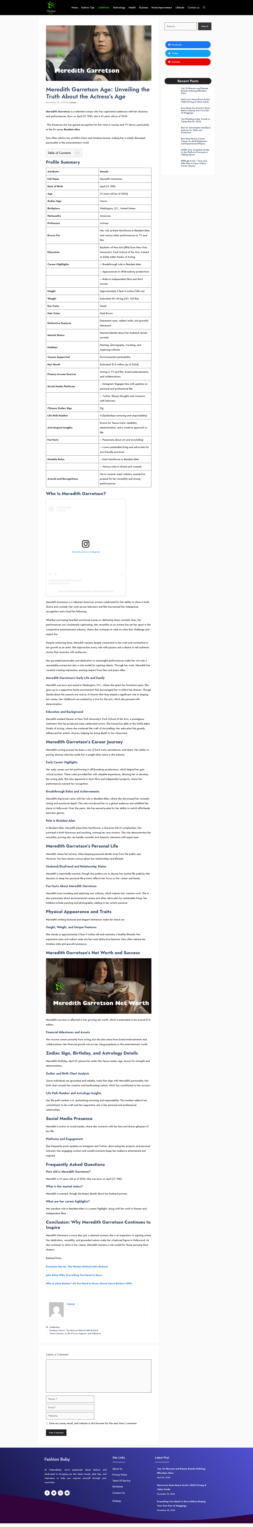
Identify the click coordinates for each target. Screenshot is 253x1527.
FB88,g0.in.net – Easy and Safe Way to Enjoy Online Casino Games (194, 163)
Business (143, 7)
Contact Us (118, 1493)
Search (204, 26)
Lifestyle (180, 7)
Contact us (193, 7)
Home (75, 7)
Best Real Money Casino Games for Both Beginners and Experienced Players (194, 141)
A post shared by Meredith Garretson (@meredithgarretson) (85, 591)
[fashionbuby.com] (51, 7)
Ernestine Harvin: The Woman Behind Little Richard (73, 1330)
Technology (119, 7)
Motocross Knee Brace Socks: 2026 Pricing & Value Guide (195, 100)
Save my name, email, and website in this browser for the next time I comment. (93, 1423)
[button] (204, 7)
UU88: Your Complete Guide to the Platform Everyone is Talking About (195, 152)
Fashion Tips (87, 7)
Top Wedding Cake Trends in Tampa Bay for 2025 (195, 120)
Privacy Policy (119, 1474)
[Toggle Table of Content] (75, 152)
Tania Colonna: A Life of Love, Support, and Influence (75, 1333)
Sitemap (116, 1501)
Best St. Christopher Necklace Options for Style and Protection (196, 130)
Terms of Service (121, 1480)
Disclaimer (117, 1486)
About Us (117, 1469)
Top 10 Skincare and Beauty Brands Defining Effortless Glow (194, 91)
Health (132, 7)
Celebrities (103, 7)
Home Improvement (161, 7)
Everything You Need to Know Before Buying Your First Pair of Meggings (195, 110)
